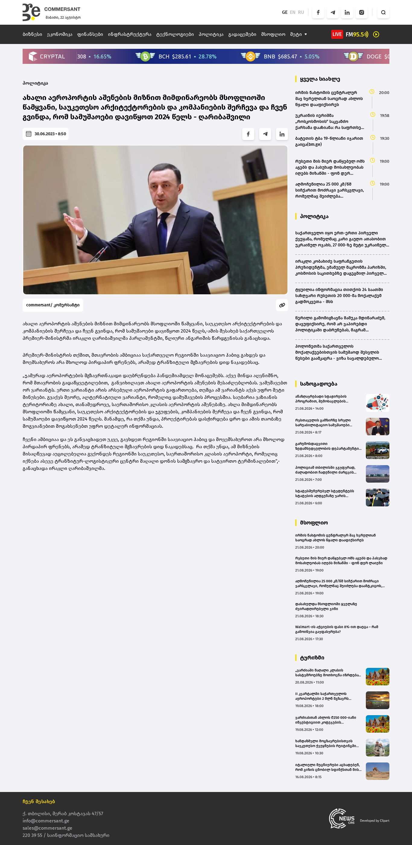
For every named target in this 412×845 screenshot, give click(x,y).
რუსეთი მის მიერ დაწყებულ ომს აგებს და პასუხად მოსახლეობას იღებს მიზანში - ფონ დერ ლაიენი (341, 560)
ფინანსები (90, 34)
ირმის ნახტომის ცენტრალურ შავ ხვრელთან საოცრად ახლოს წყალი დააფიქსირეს (335, 537)
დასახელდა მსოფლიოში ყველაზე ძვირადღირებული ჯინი (326, 606)
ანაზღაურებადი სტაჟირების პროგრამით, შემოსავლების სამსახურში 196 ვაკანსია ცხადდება (327, 399)
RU (301, 12)
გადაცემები (242, 34)
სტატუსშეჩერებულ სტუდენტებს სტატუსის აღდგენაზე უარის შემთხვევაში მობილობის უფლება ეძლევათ (326, 493)
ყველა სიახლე (320, 79)
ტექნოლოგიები (175, 34)
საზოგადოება (319, 383)
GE (284, 12)
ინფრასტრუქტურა (129, 34)
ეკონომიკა (59, 34)
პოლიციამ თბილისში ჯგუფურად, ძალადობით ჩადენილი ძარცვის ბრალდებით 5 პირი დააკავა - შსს (325, 470)
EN (293, 12)
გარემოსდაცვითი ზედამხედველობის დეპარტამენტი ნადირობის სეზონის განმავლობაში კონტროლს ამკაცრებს (327, 446)
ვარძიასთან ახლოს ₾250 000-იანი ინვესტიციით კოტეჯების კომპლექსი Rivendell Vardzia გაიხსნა (328, 720)
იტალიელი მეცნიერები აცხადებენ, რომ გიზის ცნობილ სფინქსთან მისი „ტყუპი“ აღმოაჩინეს (328, 767)
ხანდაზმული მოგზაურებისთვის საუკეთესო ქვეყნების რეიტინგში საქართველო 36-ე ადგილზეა (325, 743)
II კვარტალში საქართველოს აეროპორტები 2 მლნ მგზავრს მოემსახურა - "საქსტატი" (322, 696)
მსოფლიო (273, 34)
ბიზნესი (32, 34)
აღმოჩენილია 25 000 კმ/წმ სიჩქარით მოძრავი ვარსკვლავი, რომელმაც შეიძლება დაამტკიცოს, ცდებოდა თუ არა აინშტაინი (338, 583)
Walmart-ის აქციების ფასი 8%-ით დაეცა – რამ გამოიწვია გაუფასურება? (336, 629)
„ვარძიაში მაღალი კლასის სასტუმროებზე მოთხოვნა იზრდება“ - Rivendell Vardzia (328, 673)
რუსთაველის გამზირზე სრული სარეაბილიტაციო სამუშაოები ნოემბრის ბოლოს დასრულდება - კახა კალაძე (325, 422)
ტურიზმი (312, 657)
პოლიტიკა (211, 34)
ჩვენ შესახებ (39, 801)
